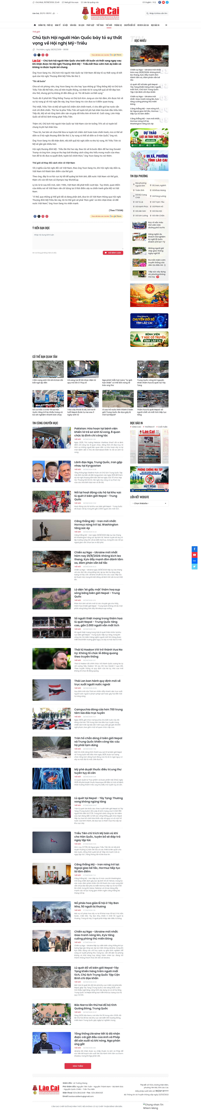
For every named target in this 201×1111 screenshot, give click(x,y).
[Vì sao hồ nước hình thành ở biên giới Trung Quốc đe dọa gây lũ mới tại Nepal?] (118, 398)
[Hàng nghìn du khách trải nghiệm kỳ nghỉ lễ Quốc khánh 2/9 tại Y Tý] (139, 237)
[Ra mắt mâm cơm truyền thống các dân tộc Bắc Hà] (139, 263)
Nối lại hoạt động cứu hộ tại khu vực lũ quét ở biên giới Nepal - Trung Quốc (97, 496)
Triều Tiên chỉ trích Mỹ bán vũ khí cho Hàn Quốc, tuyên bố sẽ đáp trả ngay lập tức (97, 837)
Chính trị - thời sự (45, 25)
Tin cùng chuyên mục (45, 423)
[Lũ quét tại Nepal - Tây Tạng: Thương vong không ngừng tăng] (51, 807)
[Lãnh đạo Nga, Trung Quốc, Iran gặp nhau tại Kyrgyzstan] (51, 471)
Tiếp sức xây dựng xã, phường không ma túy (157, 274)
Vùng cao (136, 427)
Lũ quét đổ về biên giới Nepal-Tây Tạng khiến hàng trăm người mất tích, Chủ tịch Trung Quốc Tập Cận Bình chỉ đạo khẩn (145, 88)
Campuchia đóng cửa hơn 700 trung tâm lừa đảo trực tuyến (98, 711)
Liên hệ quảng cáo (91, 2)
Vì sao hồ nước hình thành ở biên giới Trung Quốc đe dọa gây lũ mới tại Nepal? (117, 412)
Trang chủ (34, 25)
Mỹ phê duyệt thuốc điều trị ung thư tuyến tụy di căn (97, 771)
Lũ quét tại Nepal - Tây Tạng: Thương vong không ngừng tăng (98, 799)
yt (163, 2)
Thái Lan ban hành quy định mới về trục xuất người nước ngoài (97, 682)
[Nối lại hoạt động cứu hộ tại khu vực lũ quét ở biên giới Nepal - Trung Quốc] (51, 501)
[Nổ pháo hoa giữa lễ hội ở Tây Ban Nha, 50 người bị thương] (51, 912)
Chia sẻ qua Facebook (35, 55)
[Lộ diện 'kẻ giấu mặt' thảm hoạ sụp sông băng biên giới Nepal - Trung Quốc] (51, 599)
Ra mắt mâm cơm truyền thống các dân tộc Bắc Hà (156, 262)
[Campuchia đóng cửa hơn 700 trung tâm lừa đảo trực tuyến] (51, 718)
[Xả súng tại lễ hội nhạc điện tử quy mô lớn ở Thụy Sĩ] (83, 369)
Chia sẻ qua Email (46, 55)
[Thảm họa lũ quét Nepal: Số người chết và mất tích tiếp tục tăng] (153, 398)
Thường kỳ (150, 427)
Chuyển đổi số (129, 25)
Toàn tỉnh (139, 190)
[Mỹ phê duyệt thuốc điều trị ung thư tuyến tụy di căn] (51, 778)
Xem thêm (78, 1066)
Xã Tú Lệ (139, 202)
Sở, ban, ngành (159, 185)
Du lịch (81, 25)
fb (159, 2)
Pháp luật (90, 25)
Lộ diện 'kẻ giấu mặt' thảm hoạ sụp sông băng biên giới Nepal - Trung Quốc (97, 593)
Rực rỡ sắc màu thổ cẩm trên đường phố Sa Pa (156, 225)
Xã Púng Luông (159, 196)
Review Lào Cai (143, 25)
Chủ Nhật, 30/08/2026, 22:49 (47, 2)
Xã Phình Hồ (157, 206)
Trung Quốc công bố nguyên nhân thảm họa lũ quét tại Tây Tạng (151, 383)
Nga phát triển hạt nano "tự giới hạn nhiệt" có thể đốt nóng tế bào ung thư (117, 383)
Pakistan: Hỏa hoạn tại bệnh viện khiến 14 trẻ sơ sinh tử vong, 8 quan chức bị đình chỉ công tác (97, 432)
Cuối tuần (162, 427)
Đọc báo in (155, 25)
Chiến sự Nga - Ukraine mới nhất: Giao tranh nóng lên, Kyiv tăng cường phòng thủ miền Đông (144, 100)
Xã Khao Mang (159, 190)
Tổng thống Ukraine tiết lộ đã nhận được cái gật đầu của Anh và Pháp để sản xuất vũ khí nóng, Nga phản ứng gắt (97, 1039)
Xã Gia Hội (157, 211)
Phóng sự (118, 25)
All (166, 25)
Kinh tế (57, 25)
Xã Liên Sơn (140, 211)
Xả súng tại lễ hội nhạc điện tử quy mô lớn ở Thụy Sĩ (81, 381)
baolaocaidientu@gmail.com (81, 1096)
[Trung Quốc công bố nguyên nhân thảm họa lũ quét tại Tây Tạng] (153, 369)
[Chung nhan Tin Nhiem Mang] (156, 1106)
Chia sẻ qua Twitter (39, 55)
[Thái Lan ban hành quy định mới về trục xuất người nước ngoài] (51, 690)
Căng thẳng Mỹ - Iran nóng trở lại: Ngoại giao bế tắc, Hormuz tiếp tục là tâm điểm (144, 111)
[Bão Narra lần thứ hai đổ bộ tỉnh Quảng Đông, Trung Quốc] (51, 1014)
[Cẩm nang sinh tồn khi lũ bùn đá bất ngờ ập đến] (48, 369)
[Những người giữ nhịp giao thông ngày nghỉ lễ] (139, 251)
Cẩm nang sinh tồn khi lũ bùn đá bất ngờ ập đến (47, 381)
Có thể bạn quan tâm (44, 356)
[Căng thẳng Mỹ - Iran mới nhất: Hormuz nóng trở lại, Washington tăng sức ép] (51, 530)
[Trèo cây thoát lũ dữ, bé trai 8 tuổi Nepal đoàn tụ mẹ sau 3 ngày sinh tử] (83, 398)
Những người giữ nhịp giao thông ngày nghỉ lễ (156, 251)
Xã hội (65, 25)
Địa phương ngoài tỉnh (140, 184)
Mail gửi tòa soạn (71, 2)
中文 (154, 2)
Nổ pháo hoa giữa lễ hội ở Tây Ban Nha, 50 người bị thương (96, 904)
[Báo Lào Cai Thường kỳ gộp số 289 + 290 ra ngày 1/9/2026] (149, 446)
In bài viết (43, 55)
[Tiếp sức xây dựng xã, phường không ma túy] (139, 274)
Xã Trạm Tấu (158, 202)
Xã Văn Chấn (158, 215)
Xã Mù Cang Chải (141, 196)
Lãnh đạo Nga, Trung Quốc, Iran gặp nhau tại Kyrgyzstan (98, 464)
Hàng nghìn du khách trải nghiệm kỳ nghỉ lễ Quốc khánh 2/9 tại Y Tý (156, 238)
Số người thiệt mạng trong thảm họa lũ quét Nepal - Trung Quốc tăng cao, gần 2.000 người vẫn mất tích (98, 622)
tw (195, 566)
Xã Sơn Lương (141, 215)
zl (167, 2)
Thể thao (100, 25)
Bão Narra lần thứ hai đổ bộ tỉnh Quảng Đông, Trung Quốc (95, 1006)
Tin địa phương (139, 176)
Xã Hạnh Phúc (141, 206)
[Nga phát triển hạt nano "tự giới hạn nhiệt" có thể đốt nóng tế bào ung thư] (118, 369)
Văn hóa (73, 25)
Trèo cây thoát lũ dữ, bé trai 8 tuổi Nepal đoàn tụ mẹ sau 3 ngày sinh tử (81, 412)
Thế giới (109, 25)
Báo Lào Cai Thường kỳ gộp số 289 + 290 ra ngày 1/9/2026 (149, 455)
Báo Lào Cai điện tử (100, 13)
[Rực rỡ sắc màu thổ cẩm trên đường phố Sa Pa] (139, 225)
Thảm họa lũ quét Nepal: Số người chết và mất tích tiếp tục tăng (151, 412)
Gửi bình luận (114, 253)
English (148, 2)
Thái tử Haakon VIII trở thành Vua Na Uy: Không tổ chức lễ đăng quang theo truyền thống (98, 653)
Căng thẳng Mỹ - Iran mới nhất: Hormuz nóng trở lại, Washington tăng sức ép (145, 121)
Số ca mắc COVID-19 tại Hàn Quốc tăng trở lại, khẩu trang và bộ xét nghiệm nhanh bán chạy (47, 412)
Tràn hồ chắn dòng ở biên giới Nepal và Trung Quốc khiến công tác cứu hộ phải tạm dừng (98, 742)
